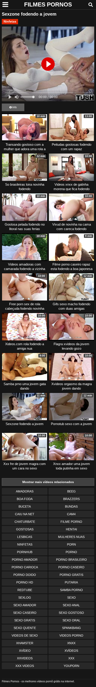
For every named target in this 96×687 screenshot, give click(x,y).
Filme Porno (71, 521)
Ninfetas (10, 21)
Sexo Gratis (24, 620)
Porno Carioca (25, 567)
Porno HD (24, 582)
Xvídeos (71, 650)
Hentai (71, 529)
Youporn (71, 666)
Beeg (71, 491)
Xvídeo (25, 650)
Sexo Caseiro (24, 612)
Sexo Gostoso (71, 612)
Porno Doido (24, 575)
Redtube (24, 590)
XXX (71, 658)
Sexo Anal (71, 605)
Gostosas (24, 529)
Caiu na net (24, 514)
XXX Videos (24, 666)
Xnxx (71, 643)
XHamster (24, 643)
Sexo (71, 597)
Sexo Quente (25, 628)
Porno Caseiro (71, 567)
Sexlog (24, 597)
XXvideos (25, 658)
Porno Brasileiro (71, 559)
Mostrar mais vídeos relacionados (48, 482)
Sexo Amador (24, 605)
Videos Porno (71, 635)
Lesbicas (24, 537)
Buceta (25, 506)
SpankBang (71, 628)
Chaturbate (25, 521)
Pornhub (24, 552)
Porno (71, 552)
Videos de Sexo (25, 635)
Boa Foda (25, 499)
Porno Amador (25, 559)
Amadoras (24, 491)
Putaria (71, 582)
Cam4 (71, 514)
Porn (71, 544)
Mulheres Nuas (71, 537)
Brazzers (71, 499)
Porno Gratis (71, 575)
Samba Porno (71, 590)
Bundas (71, 506)
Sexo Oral (71, 620)
